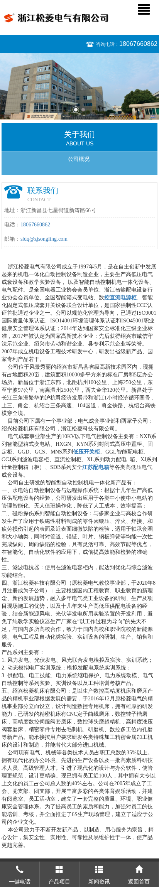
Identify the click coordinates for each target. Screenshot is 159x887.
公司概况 (79, 159)
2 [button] (83, 109)
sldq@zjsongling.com (44, 239)
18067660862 (138, 43)
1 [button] (76, 109)
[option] (79, 86)
